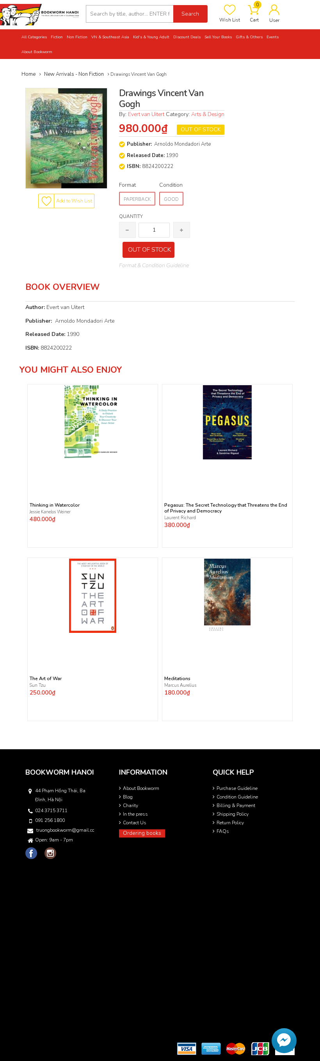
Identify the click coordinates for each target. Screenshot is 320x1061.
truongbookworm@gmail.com (65, 830)
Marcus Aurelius (180, 685)
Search (190, 14)
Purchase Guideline (237, 788)
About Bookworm (141, 788)
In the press (135, 814)
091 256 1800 (50, 820)
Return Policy (230, 823)
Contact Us (134, 823)
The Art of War (46, 679)
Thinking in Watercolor (55, 505)
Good (171, 199)
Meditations (177, 679)
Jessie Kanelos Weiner (50, 512)
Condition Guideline (237, 797)
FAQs (223, 831)
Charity (130, 805)
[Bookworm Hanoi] (40, 14)
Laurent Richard (180, 518)
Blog (128, 797)
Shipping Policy (233, 814)
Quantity (131, 216)
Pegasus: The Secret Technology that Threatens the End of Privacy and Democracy (225, 508)
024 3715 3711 (51, 810)
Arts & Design (207, 114)
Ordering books (142, 833)
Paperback (137, 199)
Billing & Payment (236, 805)
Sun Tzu (38, 685)
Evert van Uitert (146, 114)
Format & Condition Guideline (154, 265)
